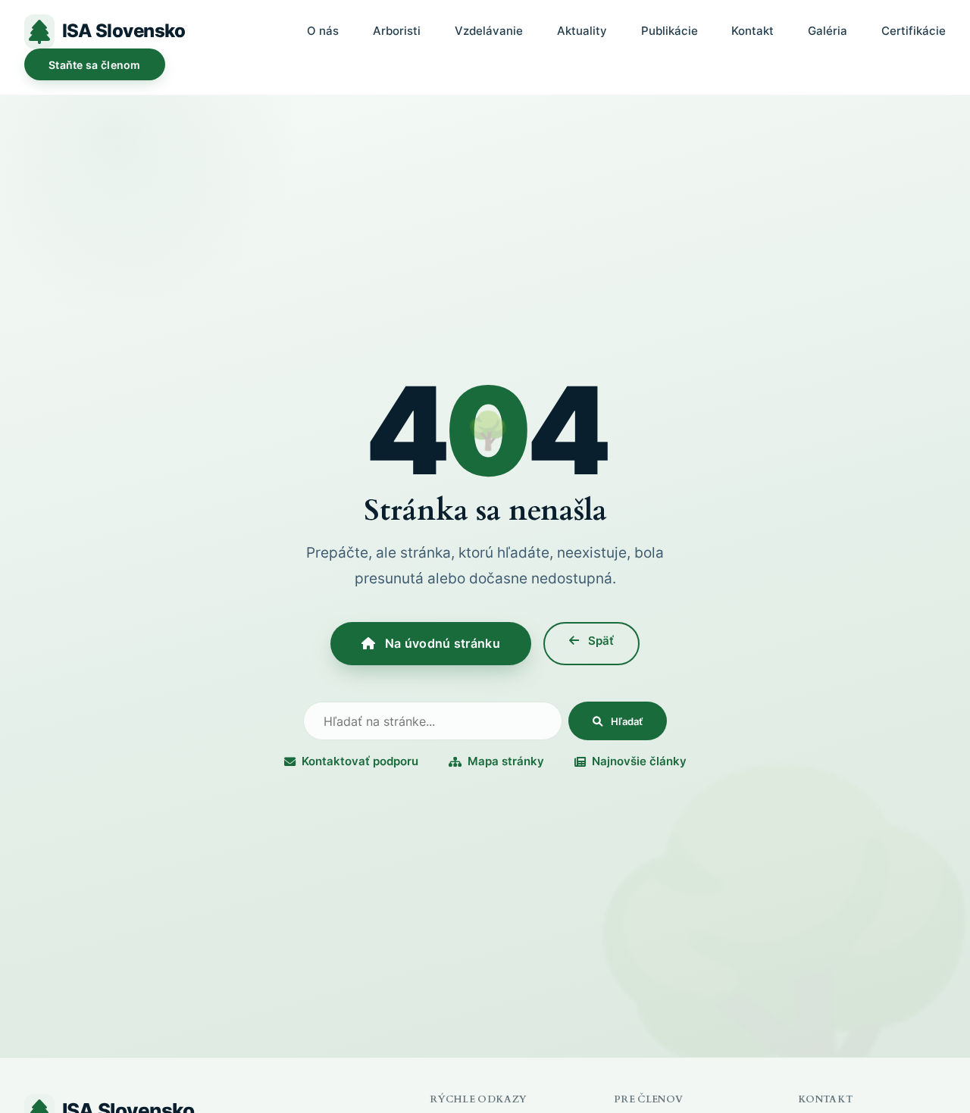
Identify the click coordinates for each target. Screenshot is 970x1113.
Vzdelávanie (489, 30)
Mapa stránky (506, 761)
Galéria (827, 30)
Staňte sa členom (94, 64)
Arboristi (397, 30)
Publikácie (669, 30)
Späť (599, 640)
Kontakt (752, 30)
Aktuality (582, 30)
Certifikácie (913, 30)
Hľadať (626, 721)
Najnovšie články (639, 761)
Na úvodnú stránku (440, 643)
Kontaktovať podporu (360, 761)
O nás (323, 30)
